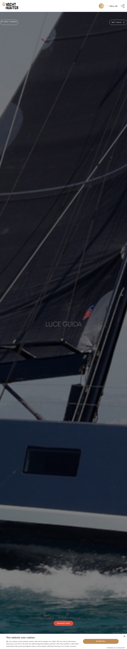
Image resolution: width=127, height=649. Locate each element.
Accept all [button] (101, 641)
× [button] (124, 636)
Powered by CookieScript (116, 648)
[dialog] (63, 641)
